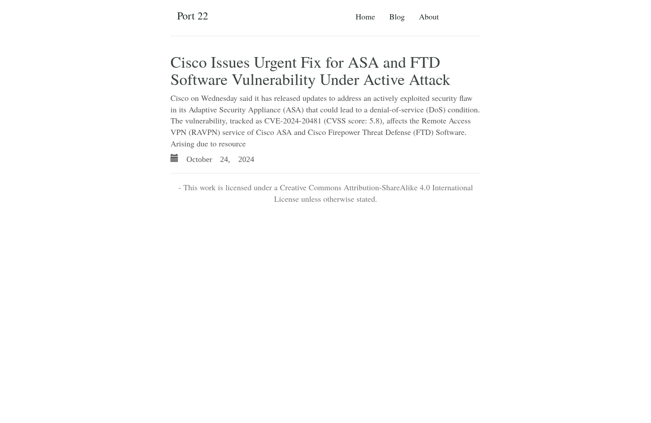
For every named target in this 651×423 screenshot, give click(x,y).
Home (365, 16)
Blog (397, 16)
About (429, 16)
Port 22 (192, 15)
